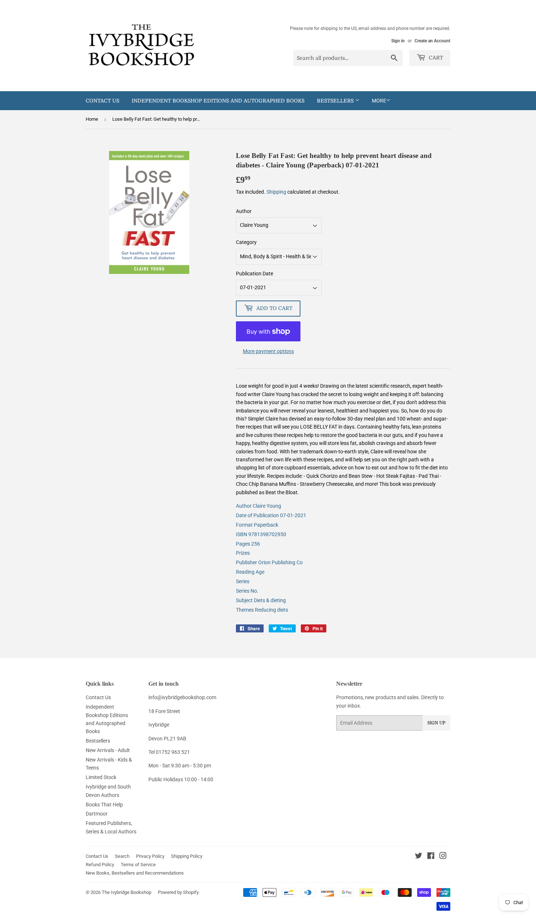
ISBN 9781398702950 (261, 534)
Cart (435, 58)
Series (242, 581)
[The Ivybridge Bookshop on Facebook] (431, 857)
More (379, 101)
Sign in (398, 40)
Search (122, 856)
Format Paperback (257, 525)
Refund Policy (100, 864)
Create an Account (432, 40)
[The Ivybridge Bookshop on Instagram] (443, 857)
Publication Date (254, 273)
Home (92, 119)
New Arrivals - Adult (108, 750)
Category (246, 242)
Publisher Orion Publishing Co (269, 562)
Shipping (276, 192)
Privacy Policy (150, 856)
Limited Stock (101, 777)
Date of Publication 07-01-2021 (271, 515)
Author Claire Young (258, 506)
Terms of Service (138, 864)
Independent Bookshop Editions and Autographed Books (218, 101)
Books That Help (104, 804)
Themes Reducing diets (262, 610)
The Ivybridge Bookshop (126, 892)
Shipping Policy (186, 856)
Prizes (243, 553)
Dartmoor (97, 814)
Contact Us (102, 101)
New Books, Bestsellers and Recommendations (135, 873)
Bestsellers (336, 101)
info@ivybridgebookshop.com (182, 697)
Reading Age (250, 572)
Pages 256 (248, 544)
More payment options (268, 351)
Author (244, 211)
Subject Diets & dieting (261, 600)
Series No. (247, 591)
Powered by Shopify (178, 892)
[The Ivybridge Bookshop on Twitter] (418, 857)
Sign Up (436, 722)
